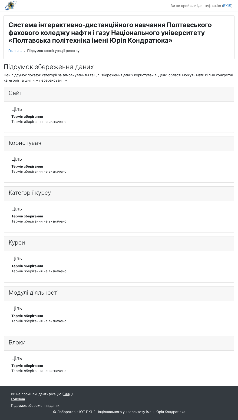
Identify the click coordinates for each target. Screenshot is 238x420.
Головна (15, 51)
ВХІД (227, 6)
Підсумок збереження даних (35, 406)
